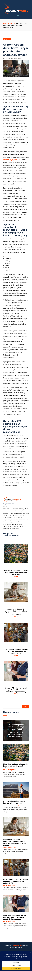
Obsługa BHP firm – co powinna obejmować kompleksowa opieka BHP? (16, 651)
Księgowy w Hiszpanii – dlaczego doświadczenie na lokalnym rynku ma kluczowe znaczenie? (16, 612)
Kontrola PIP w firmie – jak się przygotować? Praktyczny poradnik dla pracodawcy (16, 690)
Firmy (14, 23)
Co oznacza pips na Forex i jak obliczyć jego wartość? (16, 727)
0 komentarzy (16, 58)
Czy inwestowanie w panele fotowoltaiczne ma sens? (14, 802)
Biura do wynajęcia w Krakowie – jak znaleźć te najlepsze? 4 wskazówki (16, 572)
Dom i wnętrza (17, 805)
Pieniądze (12, 736)
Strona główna (7, 23)
